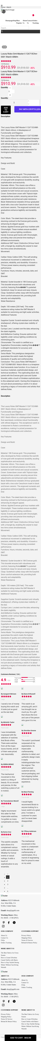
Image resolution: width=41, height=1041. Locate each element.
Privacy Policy (26, 935)
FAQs (3, 940)
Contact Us (4, 938)
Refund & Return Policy (29, 943)
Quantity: (4, 87)
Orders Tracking (6, 943)
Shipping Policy (26, 938)
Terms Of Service (27, 940)
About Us (4, 935)
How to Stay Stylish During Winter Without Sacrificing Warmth (10, 965)
